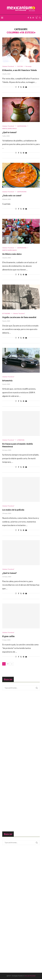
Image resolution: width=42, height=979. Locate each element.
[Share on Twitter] (21, 87)
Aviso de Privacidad (30, 976)
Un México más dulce (12, 254)
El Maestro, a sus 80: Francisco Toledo (19, 70)
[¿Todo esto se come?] (21, 175)
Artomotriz (7, 380)
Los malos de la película (13, 510)
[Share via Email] (26, 87)
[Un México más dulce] (21, 231)
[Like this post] (16, 87)
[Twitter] (30, 17)
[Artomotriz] (21, 360)
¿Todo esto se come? (12, 195)
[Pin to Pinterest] (23, 87)
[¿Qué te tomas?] (21, 109)
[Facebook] (28, 17)
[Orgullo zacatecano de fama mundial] (21, 297)
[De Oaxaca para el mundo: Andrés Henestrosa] (21, 423)
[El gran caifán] (21, 615)
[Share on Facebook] (18, 87)
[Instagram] (33, 17)
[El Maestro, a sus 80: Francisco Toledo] (21, 49)
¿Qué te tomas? (9, 132)
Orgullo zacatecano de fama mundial (19, 317)
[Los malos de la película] (21, 489)
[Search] (40, 17)
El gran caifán (8, 636)
